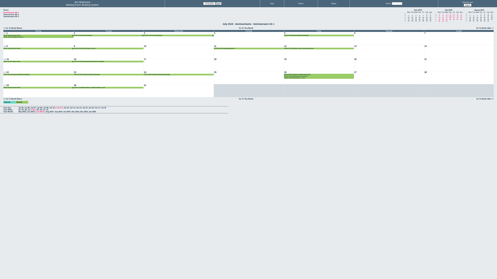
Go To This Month (246, 28)
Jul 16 (91, 108)
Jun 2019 (30, 112)
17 (409, 19)
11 (412, 17)
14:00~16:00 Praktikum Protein (13, 37)
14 (423, 17)
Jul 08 (39, 108)
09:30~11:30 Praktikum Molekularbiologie (17, 74)
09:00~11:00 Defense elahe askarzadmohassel (299, 48)
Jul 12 (66, 108)
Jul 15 (85, 108)
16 (430, 17)
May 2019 (22, 112)
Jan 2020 (92, 112)
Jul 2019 (40, 112)
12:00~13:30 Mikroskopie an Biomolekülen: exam (89, 87)
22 (405, 14)
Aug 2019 (49, 112)
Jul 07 (33, 108)
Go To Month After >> (485, 28)
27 (419, 21)
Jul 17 (97, 108)
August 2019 (479, 10)
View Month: (8, 112)
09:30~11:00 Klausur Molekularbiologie (296, 35)
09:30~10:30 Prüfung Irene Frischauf (295, 76)
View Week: (8, 110)
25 (405, 19)
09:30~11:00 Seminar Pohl (12, 35)
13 (419, 17)
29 (427, 21)
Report (333, 4)
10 (409, 17)
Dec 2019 (83, 112)
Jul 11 (59, 108)
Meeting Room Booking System (82, 5)
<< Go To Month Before (12, 28)
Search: (388, 4)
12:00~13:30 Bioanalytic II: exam (294, 78)
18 (412, 19)
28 (423, 21)
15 (427, 17)
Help (272, 4)
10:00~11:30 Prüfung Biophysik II (224, 48)
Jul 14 (78, 108)
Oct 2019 (66, 112)
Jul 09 (45, 108)
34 (466, 19)
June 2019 (418, 10)
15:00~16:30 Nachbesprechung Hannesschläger (89, 61)
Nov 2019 (75, 112)
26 (405, 20)
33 (466, 17)
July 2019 (448, 10)
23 (405, 15)
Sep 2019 (58, 112)
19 (416, 19)
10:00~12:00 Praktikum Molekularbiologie (157, 74)
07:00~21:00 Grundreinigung (83, 35)
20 (419, 19)
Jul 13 (72, 108)
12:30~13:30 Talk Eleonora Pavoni (85, 48)
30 (430, 21)
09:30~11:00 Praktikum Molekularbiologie (87, 74)
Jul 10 (52, 108)
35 (466, 20)
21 (423, 19)
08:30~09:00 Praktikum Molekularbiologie (297, 74)
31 (435, 21)
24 (405, 17)
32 (466, 15)
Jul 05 (21, 108)
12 (416, 17)
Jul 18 (103, 108)
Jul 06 (27, 108)
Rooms (301, 4)
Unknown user (467, 2)
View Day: (7, 108)
